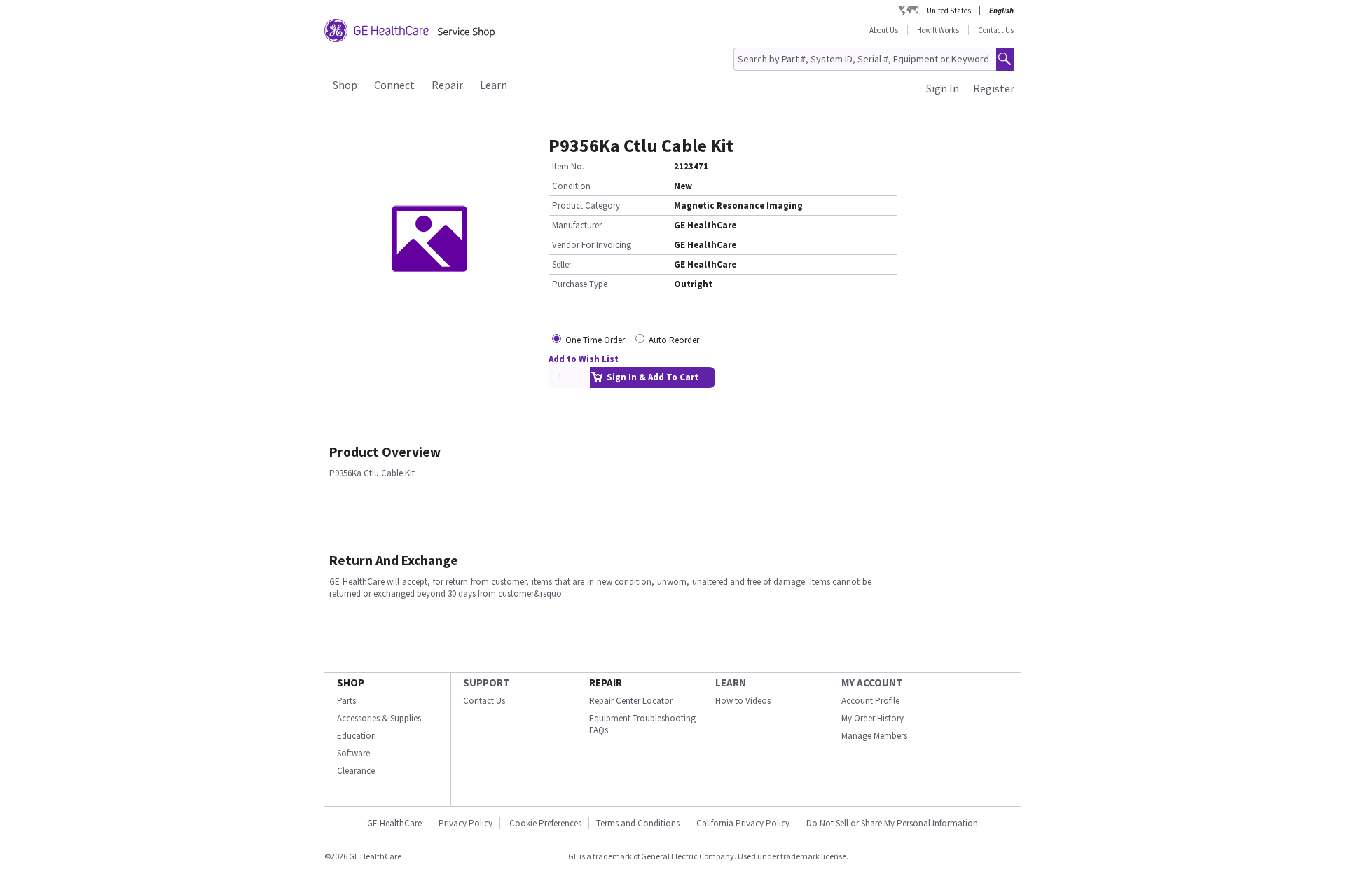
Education (356, 736)
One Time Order (595, 340)
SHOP (350, 682)
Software (353, 753)
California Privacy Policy (744, 823)
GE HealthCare (394, 823)
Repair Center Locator (630, 701)
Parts (346, 701)
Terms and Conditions (638, 823)
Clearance (356, 771)
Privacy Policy (465, 823)
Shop (345, 85)
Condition (571, 186)
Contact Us (996, 30)
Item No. (568, 166)
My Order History (872, 718)
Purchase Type (579, 284)
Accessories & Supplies (379, 718)
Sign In (942, 88)
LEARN (730, 682)
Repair (447, 85)
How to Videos (743, 701)
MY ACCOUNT (872, 682)
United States (949, 10)
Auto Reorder (674, 340)
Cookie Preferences (545, 823)
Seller (562, 264)
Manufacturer (577, 225)
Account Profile (870, 701)
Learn (493, 85)
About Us (883, 30)
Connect (394, 85)
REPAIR (605, 682)
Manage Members (874, 736)
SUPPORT (486, 682)
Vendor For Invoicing (591, 245)
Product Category (586, 205)
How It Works (938, 30)
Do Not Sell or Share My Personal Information (892, 823)
